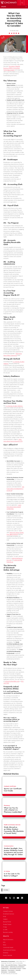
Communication (8, 846)
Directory (5, 952)
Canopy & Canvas (8, 911)
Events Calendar (7, 955)
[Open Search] (22, 2)
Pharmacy (7, 805)
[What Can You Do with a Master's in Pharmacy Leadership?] (14, 800)
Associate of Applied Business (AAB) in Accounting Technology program (12, 68)
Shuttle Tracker (7, 924)
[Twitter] (10, 898)
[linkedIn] (22, 898)
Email (4, 916)
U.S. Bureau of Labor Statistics (14, 406)
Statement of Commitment (17, 966)
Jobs (4, 942)
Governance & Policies (9, 950)
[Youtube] (18, 898)
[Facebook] (6, 898)
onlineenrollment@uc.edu (12, 681)
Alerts (2, 965)
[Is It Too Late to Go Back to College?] (14, 865)
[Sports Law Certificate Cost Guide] (14, 780)
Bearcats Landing (8, 932)
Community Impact (8, 947)
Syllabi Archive (4, 968)
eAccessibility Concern (15, 968)
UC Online (7, 871)
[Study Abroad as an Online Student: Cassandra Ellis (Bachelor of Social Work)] (14, 821)
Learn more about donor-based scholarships (14, 506)
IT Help (5, 927)
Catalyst (5, 919)
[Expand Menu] (26, 6)
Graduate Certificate (10, 786)
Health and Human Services (12, 824)
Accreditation (11, 972)
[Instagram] (14, 898)
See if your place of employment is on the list (15, 488)
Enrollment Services (8, 914)
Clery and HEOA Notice (11, 965)
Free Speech (11, 970)
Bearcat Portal (7, 921)
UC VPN (5, 929)
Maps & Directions (8, 939)
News (4, 945)
